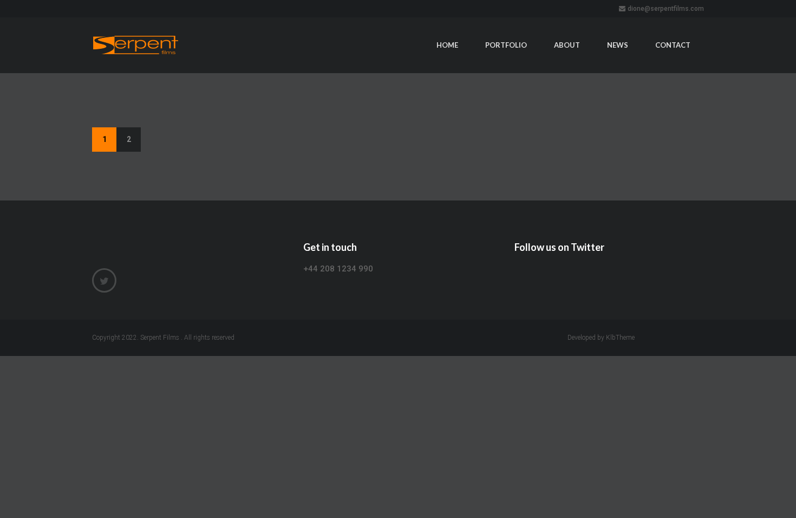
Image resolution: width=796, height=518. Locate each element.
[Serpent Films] (164, 45)
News (617, 45)
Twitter (104, 280)
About (567, 45)
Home (447, 45)
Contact (672, 45)
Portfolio (506, 45)
